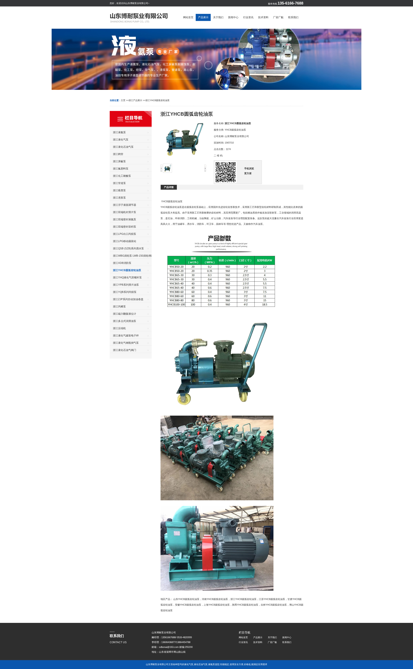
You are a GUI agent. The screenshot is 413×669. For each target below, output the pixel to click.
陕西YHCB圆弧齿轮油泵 (245, 604)
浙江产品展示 (135, 100)
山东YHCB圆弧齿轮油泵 (186, 599)
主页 (123, 100)
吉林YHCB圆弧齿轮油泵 (274, 604)
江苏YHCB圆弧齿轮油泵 (272, 599)
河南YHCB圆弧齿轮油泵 (215, 599)
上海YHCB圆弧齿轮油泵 (217, 604)
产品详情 (169, 187)
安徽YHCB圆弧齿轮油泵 (188, 604)
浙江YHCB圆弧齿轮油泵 (157, 100)
